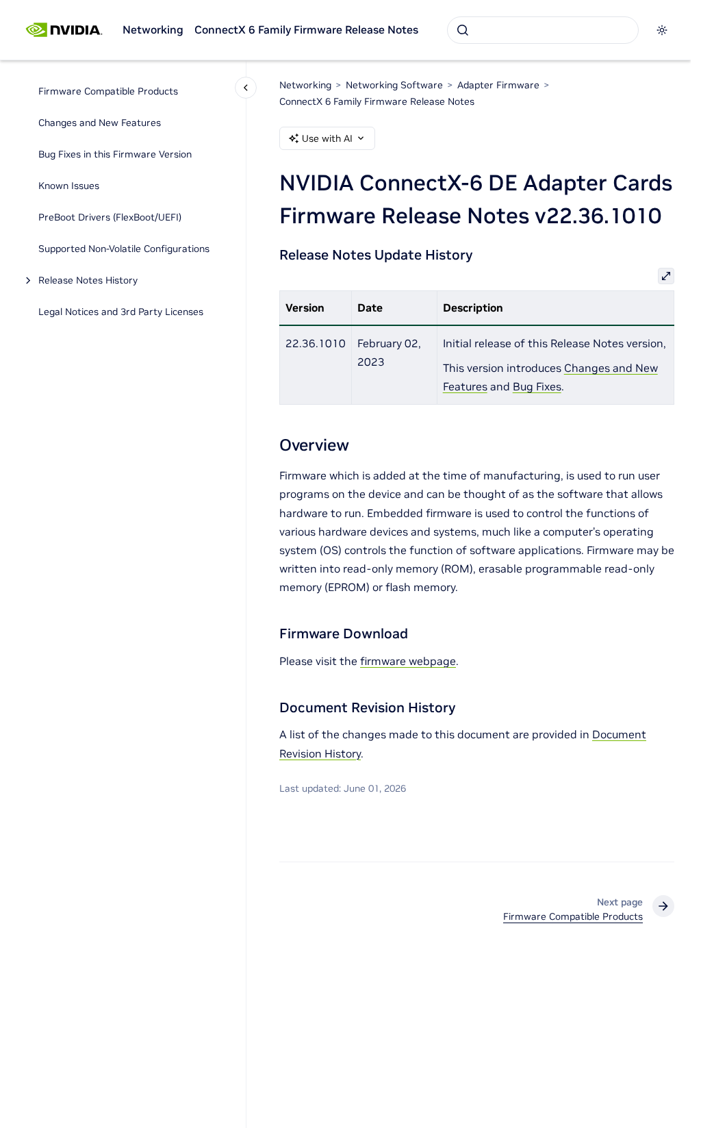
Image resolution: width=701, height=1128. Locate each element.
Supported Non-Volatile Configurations (123, 248)
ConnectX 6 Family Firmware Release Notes (306, 29)
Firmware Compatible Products (108, 91)
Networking (153, 29)
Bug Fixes (537, 386)
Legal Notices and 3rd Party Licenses (120, 311)
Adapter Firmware (498, 85)
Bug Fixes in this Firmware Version (115, 154)
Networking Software (394, 85)
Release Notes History (88, 280)
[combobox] (543, 30)
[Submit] (463, 30)
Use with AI (327, 138)
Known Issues (68, 185)
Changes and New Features (99, 122)
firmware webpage (408, 661)
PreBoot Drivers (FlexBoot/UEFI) (109, 217)
